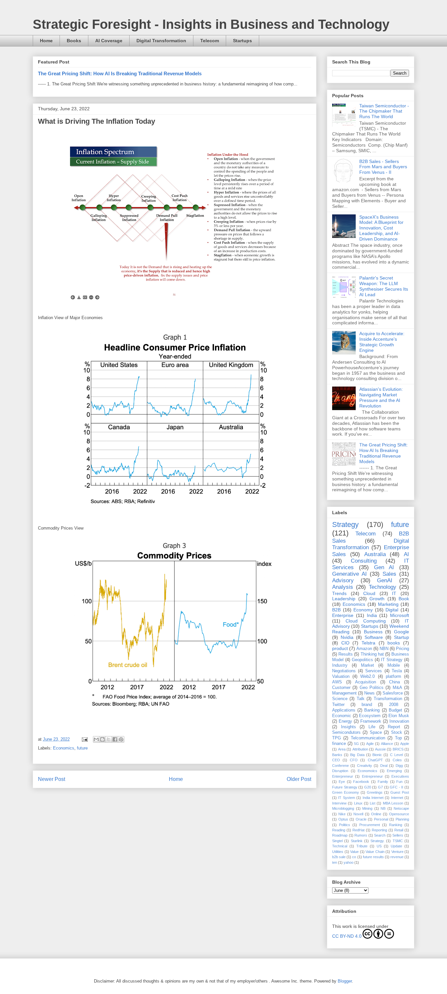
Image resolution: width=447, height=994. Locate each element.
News (369, 693)
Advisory (343, 580)
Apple (404, 744)
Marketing (388, 604)
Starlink (357, 841)
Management (344, 693)
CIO (345, 642)
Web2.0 (367, 676)
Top (398, 738)
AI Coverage (108, 40)
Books (74, 40)
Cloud (369, 593)
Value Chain (375, 852)
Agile (370, 744)
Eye (342, 782)
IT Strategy (391, 660)
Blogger (345, 981)
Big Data (357, 755)
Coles (397, 760)
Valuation (340, 676)
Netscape (401, 808)
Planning (402, 819)
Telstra (368, 642)
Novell (358, 814)
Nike (342, 814)
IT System (346, 798)
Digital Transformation (161, 40)
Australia (375, 554)
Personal (381, 819)
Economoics (367, 771)
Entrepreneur (372, 776)
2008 (393, 704)
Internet (397, 798)
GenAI (384, 580)
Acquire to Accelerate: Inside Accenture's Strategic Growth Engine (381, 341)
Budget (395, 710)
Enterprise (342, 615)
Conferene (340, 766)
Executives (400, 776)
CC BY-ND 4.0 (347, 936)
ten (334, 862)
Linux (358, 803)
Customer (341, 687)
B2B (336, 609)
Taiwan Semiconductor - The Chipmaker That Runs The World (384, 111)
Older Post (299, 779)
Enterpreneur (342, 776)
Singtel (337, 841)
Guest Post (399, 792)
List (372, 803)
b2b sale (339, 857)
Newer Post (51, 779)
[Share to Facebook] (115, 739)
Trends (339, 593)
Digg (399, 766)
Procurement (369, 825)
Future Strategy (344, 787)
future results (373, 857)
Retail (398, 830)
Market (367, 665)
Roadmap (340, 835)
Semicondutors (346, 732)
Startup (401, 637)
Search (379, 835)
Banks (337, 755)
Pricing (402, 648)
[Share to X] (108, 739)
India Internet (373, 798)
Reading (338, 830)
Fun (399, 782)
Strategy (345, 524)
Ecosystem (370, 716)
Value (354, 852)
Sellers (397, 835)
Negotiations (344, 671)
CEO (336, 760)
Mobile (393, 665)
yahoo (348, 862)
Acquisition (365, 682)
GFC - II (396, 787)
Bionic (377, 755)
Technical (339, 846)
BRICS (398, 749)
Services (373, 671)
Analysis (342, 587)
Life (371, 727)
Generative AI (349, 574)
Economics (63, 748)
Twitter (338, 704)
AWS (337, 682)
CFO (354, 760)
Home (46, 40)
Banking (372, 710)
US (379, 846)
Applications (343, 710)
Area (342, 749)
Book (404, 598)
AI (406, 554)
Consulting (364, 561)
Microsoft (399, 615)
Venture (397, 852)
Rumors (360, 835)
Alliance (387, 744)
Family (383, 782)
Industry (340, 665)
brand (367, 704)
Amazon (364, 648)
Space (376, 732)
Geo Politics (372, 687)
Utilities (337, 852)
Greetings (375, 792)
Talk (361, 698)
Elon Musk (398, 716)
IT (394, 593)
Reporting (379, 830)
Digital (391, 609)
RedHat (358, 830)
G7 (380, 787)
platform (393, 676)
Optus (343, 819)
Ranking (395, 825)
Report (394, 727)
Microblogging (343, 808)
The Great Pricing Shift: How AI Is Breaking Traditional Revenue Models (120, 73)
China (394, 682)
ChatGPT (375, 760)
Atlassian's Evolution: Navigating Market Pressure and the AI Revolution (381, 397)
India (372, 615)
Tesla (397, 671)
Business (373, 631)
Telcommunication (368, 738)
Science (340, 698)
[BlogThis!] (102, 739)
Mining (367, 808)
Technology (382, 587)
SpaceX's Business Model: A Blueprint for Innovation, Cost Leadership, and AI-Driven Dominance (381, 228)
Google (401, 631)
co (354, 857)
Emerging (394, 771)
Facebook (361, 782)
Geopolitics (362, 660)
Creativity (364, 766)
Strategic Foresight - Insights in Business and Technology (211, 24)
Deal (383, 766)
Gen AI (384, 567)
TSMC (398, 841)
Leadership (343, 598)
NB (383, 808)
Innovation (399, 721)
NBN (384, 648)
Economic (341, 716)
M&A (397, 687)
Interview (339, 803)
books (393, 642)
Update (396, 846)
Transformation (388, 698)
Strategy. (377, 841)
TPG (336, 738)
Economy (363, 609)
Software (374, 637)
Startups (242, 40)
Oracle (361, 819)
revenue (396, 857)
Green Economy (345, 792)
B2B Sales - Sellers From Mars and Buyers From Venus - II (383, 167)
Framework (370, 721)
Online (376, 814)
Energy (345, 721)
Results (345, 654)
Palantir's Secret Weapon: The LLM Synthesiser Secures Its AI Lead (383, 286)
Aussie (380, 749)
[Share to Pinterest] (121, 739)
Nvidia (347, 637)
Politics (344, 825)
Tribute (361, 846)
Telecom (209, 40)
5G (356, 744)
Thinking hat (372, 654)
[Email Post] (84, 739)
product (340, 648)
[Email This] (96, 739)
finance (339, 743)
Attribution (360, 749)
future (82, 748)
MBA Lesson (393, 803)
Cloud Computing (365, 621)
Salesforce (393, 693)
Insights (348, 727)
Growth (376, 598)
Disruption (340, 771)
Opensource (399, 814)
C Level (396, 755)
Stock (396, 732)
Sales (389, 574)
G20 (367, 787)
